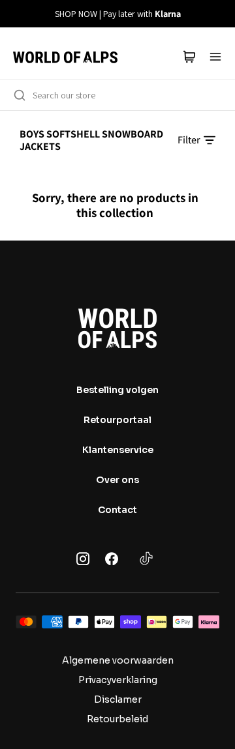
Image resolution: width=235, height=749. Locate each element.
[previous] (17, 13)
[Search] (19, 95)
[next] (217, 13)
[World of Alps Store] (65, 56)
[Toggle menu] (215, 56)
